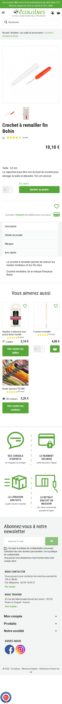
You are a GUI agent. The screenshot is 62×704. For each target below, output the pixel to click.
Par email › (10, 586)
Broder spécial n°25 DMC (13, 388)
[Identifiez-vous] (53, 13)
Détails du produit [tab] (13, 235)
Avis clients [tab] (10, 252)
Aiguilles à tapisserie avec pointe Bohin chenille (14, 333)
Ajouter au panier (39, 189)
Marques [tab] (9, 243)
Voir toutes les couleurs (15, 407)
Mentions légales (30, 668)
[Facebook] (9, 653)
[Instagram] (20, 653)
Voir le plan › (11, 606)
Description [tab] (10, 226)
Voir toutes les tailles (15, 350)
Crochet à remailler (42, 331)
